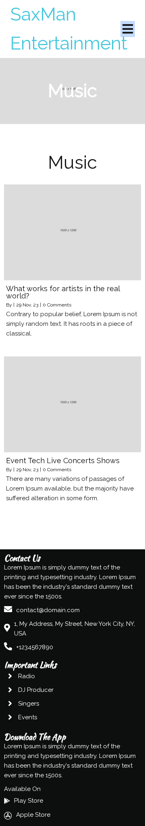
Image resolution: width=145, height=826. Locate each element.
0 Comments (57, 305)
